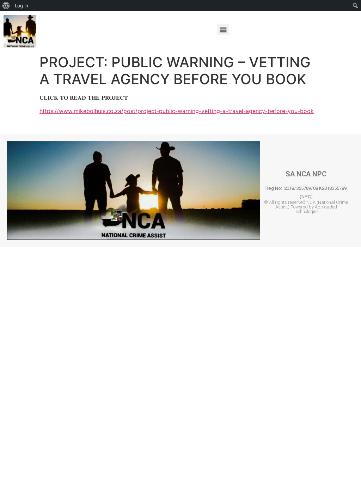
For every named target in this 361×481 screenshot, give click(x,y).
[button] (223, 29)
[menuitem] (6, 5)
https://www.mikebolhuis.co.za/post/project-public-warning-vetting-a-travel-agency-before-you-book (176, 110)
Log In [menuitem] (21, 5)
